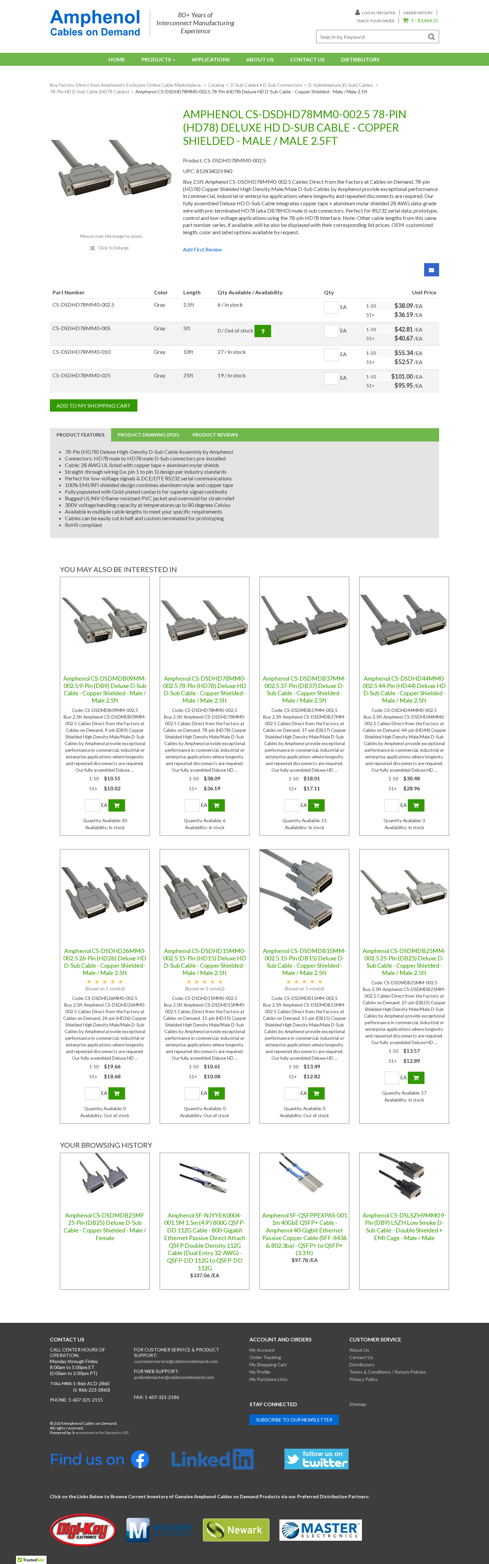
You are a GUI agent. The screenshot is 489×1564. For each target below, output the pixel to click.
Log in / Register (378, 12)
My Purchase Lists (268, 1379)
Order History (418, 12)
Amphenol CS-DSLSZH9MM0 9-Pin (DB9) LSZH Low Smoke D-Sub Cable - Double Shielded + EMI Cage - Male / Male (404, 1226)
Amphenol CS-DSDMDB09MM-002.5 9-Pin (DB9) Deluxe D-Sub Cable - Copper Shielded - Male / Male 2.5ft (104, 689)
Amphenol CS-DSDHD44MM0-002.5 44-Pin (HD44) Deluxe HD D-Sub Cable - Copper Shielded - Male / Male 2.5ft (404, 689)
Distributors (360, 59)
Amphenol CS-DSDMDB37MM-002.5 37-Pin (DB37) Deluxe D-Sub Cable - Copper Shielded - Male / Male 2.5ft (304, 689)
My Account (262, 1350)
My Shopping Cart (268, 1364)
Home (116, 59)
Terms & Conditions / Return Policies (387, 1372)
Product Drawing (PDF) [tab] (148, 435)
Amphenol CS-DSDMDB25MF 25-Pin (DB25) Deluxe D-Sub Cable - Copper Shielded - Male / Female (105, 1226)
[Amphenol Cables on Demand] (95, 23)
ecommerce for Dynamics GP (102, 1432)
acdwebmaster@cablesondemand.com (174, 1377)
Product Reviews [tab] (215, 435)
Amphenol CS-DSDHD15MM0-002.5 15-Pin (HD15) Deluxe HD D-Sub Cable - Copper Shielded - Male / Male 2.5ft (204, 961)
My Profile (259, 1372)
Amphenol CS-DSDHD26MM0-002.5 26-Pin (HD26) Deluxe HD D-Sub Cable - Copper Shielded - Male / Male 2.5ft (104, 961)
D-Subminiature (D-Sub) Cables (341, 85)
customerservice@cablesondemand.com (176, 1361)
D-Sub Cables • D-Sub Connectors (266, 85)
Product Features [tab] (80, 435)
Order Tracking (265, 1357)
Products (156, 59)
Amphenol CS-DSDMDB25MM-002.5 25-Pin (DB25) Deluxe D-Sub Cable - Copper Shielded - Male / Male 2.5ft (404, 961)
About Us (260, 59)
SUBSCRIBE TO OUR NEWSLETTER (294, 1419)
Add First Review (202, 249)
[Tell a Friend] (431, 269)
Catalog (216, 85)
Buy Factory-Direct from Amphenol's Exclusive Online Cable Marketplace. (126, 85)
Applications (211, 59)
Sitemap (357, 1404)
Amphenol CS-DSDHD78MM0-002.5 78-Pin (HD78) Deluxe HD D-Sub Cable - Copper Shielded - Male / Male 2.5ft (204, 689)
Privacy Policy (363, 1379)
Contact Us (307, 59)
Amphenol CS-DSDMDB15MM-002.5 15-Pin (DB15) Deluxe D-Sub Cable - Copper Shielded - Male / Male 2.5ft (304, 961)
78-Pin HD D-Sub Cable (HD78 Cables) (89, 91)
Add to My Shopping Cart (94, 405)
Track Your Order (376, 20)
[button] (420, 21)
